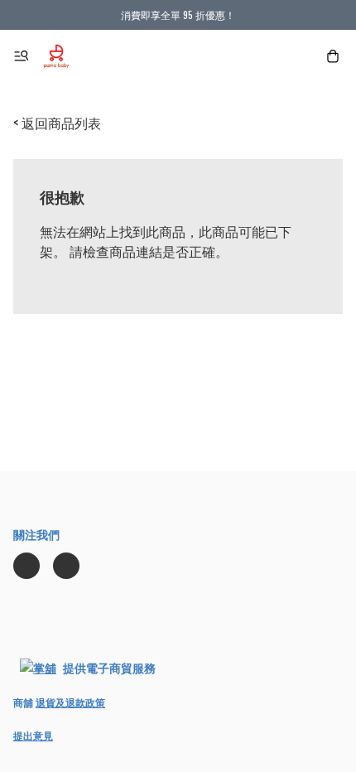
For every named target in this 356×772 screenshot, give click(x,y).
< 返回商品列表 (57, 123)
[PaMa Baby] (56, 56)
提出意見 (33, 735)
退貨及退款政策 (70, 702)
